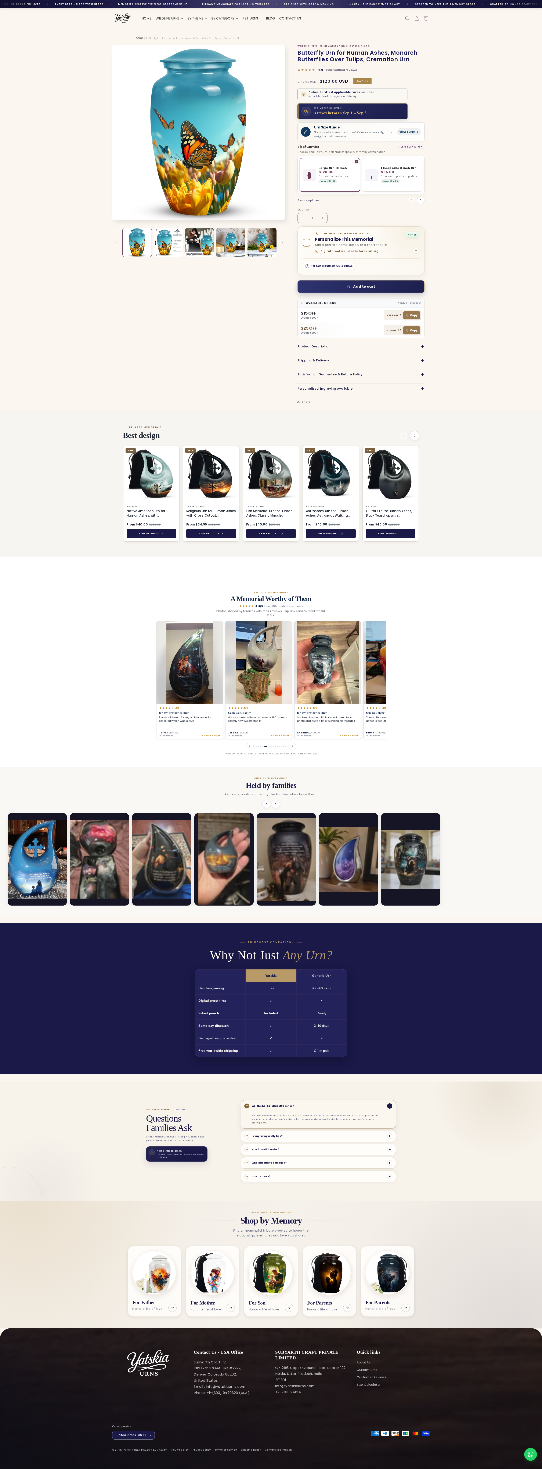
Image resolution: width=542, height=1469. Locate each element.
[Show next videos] (276, 804)
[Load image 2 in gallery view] (168, 242)
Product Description (313, 346)
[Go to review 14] (285, 746)
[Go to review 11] (279, 746)
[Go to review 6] (266, 746)
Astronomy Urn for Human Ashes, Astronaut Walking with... (327, 513)
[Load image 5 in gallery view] (262, 242)
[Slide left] (117, 242)
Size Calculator (369, 1385)
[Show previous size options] (411, 200)
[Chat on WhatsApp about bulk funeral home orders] (530, 1454)
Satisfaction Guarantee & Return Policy (330, 374)
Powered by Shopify (154, 1450)
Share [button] (306, 402)
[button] (407, 18)
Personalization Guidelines (332, 266)
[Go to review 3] (260, 746)
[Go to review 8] (273, 746)
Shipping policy (251, 1449)
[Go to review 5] (264, 746)
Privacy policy (202, 1449)
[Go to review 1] (256, 746)
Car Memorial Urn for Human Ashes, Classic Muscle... (269, 513)
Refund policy (180, 1449)
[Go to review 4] (262, 746)
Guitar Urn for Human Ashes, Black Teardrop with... (389, 513)
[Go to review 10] (277, 746)
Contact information (278, 1449)
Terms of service (226, 1449)
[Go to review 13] (283, 746)
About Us (364, 1362)
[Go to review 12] (281, 746)
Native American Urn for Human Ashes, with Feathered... (146, 513)
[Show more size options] (420, 200)
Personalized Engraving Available (325, 388)
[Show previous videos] (266, 804)
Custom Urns (367, 1370)
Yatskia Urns (131, 1450)
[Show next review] (292, 746)
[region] (271, 494)
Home (138, 38)
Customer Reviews (371, 1377)
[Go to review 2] (258, 746)
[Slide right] (282, 242)
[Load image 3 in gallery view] (199, 242)
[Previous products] (403, 435)
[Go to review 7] (270, 746)
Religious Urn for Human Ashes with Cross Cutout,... (211, 513)
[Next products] (414, 435)
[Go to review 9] (275, 746)
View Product (149, 533)
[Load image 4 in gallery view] (230, 242)
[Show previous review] (250, 746)
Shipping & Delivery (313, 360)
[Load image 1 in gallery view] (137, 242)
